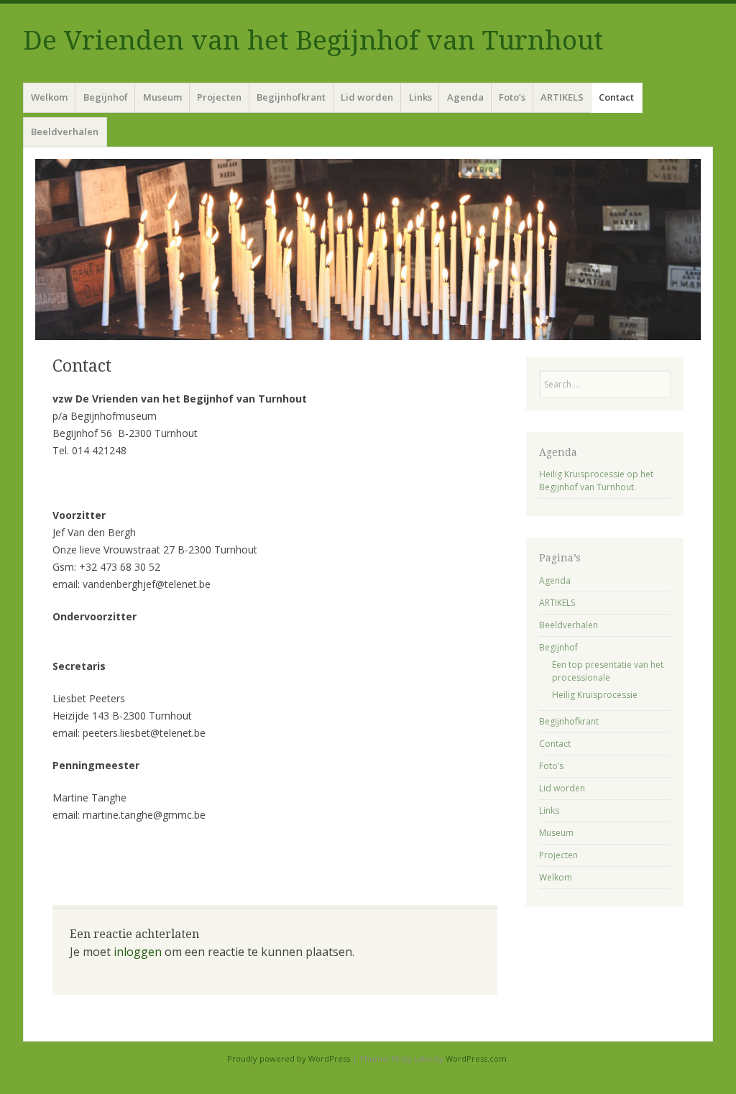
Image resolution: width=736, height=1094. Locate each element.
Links (420, 97)
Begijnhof (105, 97)
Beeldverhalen (64, 131)
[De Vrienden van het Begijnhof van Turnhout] (368, 249)
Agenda (465, 97)
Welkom (49, 97)
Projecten (219, 97)
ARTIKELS (562, 97)
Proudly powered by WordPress (288, 1058)
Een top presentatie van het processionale (607, 671)
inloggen (138, 952)
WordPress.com (476, 1058)
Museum (162, 97)
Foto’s (512, 97)
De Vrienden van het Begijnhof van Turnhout (313, 40)
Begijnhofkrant (291, 97)
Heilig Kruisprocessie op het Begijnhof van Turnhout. (596, 480)
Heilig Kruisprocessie (595, 695)
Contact (616, 97)
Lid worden (367, 97)
